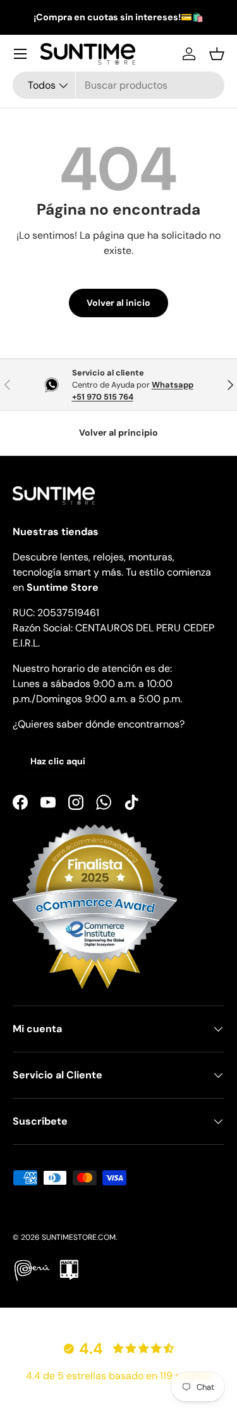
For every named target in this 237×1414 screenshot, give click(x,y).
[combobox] (118, 85)
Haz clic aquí (57, 761)
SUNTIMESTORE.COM (79, 1237)
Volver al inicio (118, 302)
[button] (217, 54)
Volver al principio (118, 432)
